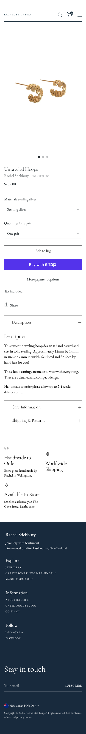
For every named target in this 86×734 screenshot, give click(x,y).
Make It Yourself (19, 579)
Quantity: (17, 223)
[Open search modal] (59, 15)
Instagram (14, 632)
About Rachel (17, 599)
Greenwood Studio (21, 605)
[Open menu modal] (79, 15)
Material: (20, 199)
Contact (13, 611)
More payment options (43, 279)
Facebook (13, 638)
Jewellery (13, 567)
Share (14, 305)
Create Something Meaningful (31, 573)
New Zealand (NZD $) (23, 706)
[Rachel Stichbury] (18, 15)
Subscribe (73, 686)
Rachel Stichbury (16, 175)
